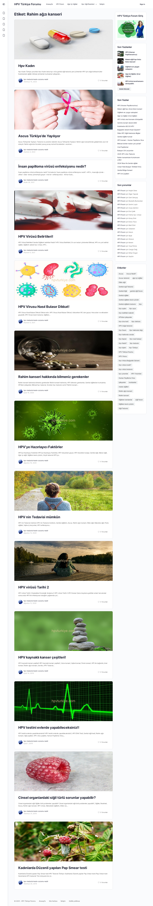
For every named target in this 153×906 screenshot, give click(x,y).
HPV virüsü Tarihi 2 (33, 587)
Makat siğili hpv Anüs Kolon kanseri (129, 109)
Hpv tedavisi (134, 343)
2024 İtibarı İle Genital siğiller (127, 163)
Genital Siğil (123, 291)
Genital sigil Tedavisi (126, 287)
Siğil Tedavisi (123, 408)
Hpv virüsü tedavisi (125, 369)
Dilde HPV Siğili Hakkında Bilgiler (128, 133)
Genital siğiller (123, 295)
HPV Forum (121, 190)
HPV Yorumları (136, 374)
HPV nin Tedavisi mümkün (39, 517)
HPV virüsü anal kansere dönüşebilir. (130, 119)
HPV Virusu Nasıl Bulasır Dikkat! (43, 307)
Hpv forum (122, 330)
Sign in (142, 4)
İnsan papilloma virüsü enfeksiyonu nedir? (52, 166)
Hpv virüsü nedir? (125, 365)
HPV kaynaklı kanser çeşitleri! (42, 657)
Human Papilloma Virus (127, 378)
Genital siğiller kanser (124, 137)
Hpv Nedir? (123, 343)
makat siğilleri (123, 387)
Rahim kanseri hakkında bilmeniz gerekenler (53, 377)
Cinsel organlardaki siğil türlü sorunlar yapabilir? (57, 798)
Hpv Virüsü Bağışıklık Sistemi (129, 361)
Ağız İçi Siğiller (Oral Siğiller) (127, 116)
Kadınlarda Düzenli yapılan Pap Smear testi (52, 868)
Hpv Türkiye (133, 348)
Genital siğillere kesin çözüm (129, 300)
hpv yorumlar (123, 374)
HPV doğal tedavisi (125, 326)
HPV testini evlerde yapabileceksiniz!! (48, 727)
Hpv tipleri (122, 348)
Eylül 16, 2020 (29, 393)
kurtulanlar (132, 382)
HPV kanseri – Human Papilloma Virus (130, 140)
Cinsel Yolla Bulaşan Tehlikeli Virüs (129, 167)
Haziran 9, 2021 (29, 252)
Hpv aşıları (122, 308)
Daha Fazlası (124, 89)
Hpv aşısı (132, 308)
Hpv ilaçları (122, 339)
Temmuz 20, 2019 (30, 884)
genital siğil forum (136, 291)
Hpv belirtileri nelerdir (126, 313)
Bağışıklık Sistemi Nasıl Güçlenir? (128, 130)
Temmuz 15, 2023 (30, 82)
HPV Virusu (123, 356)
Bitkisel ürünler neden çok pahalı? (129, 144)
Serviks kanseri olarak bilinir (127, 123)
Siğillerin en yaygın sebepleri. (127, 112)
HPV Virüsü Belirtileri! (35, 236)
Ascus (121, 274)
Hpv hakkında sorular (126, 334)
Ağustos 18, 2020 (30, 463)
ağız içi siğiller (137, 278)
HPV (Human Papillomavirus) (127, 105)
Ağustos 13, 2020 (30, 533)
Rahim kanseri (124, 395)
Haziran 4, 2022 (29, 152)
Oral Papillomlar (122, 147)
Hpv (140, 304)
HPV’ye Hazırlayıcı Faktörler (40, 447)
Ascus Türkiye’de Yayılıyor (39, 136)
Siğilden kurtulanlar (125, 400)
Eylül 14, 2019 (29, 673)
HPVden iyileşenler (125, 317)
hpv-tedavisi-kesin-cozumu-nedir (36, 79)
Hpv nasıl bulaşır (135, 339)
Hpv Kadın (26, 66)
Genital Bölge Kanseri (124, 170)
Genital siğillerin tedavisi (127, 304)
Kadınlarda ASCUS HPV (125, 126)
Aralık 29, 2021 (29, 182)
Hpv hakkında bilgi (136, 330)
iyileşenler (122, 382)
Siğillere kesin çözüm (126, 404)
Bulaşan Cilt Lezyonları (125, 150)
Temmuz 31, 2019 (30, 813)
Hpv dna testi (123, 321)
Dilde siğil (122, 282)
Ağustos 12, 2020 (30, 603)
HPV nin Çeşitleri (123, 174)
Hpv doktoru (135, 321)
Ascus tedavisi (124, 278)
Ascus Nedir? (131, 274)
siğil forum (139, 400)
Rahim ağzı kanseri (125, 391)
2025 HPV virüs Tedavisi (126, 154)
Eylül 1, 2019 (28, 743)
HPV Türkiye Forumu (27, 4)
